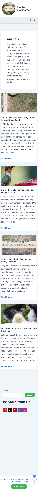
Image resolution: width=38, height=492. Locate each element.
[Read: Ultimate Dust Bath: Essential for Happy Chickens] (19, 245)
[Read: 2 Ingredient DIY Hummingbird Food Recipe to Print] (19, 175)
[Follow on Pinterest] (5, 410)
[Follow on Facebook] (20, 410)
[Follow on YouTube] (15, 410)
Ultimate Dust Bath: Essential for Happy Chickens (16, 260)
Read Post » (6, 158)
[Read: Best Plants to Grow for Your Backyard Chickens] (19, 314)
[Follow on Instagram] (24, 410)
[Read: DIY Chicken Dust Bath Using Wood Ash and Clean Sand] (19, 103)
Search (5, 391)
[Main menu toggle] (4, 20)
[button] (31, 20)
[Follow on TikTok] (10, 410)
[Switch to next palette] (35, 20)
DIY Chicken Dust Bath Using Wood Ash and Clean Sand (17, 118)
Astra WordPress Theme (19, 482)
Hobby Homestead (24, 8)
